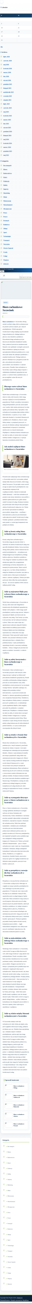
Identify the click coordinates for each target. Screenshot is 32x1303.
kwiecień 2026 (7, 68)
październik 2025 (8, 92)
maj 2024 (6, 139)
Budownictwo (7, 173)
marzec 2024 (7, 147)
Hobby (5, 185)
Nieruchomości (7, 205)
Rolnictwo (6, 224)
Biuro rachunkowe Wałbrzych (19, 1096)
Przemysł (6, 220)
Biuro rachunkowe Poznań (19, 1124)
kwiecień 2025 (7, 116)
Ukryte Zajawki (8, 248)
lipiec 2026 (6, 56)
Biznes (5, 169)
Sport (5, 232)
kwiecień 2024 (7, 143)
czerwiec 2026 (7, 60)
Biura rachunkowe (8, 321)
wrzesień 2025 (7, 96)
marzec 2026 (7, 72)
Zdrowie (6, 264)
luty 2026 (6, 76)
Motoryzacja (7, 201)
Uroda (5, 252)
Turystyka (6, 244)
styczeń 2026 (7, 80)
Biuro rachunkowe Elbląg (19, 1087)
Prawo (5, 216)
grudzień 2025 (7, 84)
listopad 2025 (7, 88)
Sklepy (5, 228)
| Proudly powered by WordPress (19, 1300)
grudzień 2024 (7, 131)
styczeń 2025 (7, 127)
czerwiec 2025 (7, 108)
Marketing (6, 193)
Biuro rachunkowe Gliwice (19, 1115)
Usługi (5, 256)
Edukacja (6, 181)
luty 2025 (6, 123)
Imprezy (5, 189)
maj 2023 (6, 155)
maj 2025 (6, 112)
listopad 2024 (7, 135)
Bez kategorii (7, 165)
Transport (6, 240)
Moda (5, 197)
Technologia (7, 236)
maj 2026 (6, 64)
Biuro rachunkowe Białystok (19, 1105)
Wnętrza (6, 260)
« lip (1, 47)
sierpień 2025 (7, 100)
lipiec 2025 (6, 104)
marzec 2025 (7, 120)
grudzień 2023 (7, 151)
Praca (5, 213)
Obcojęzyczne (7, 209)
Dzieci (5, 177)
